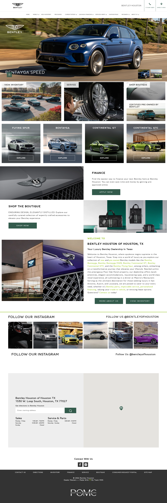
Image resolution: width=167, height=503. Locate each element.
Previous (144, 74)
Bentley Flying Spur (123, 266)
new (103, 260)
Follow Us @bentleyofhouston (132, 317)
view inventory (140, 301)
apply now (106, 192)
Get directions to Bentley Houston (29, 406)
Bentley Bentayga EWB (110, 263)
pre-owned (114, 260)
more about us (108, 301)
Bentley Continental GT (135, 263)
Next (156, 74)
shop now (22, 225)
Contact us (104, 293)
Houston (131, 6)
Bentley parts (113, 287)
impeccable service (130, 287)
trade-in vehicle (117, 290)
